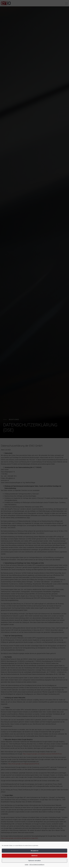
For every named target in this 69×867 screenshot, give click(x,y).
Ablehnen (34, 855)
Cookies (26, 864)
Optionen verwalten (34, 860)
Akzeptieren (34, 850)
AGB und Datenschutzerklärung (36, 864)
